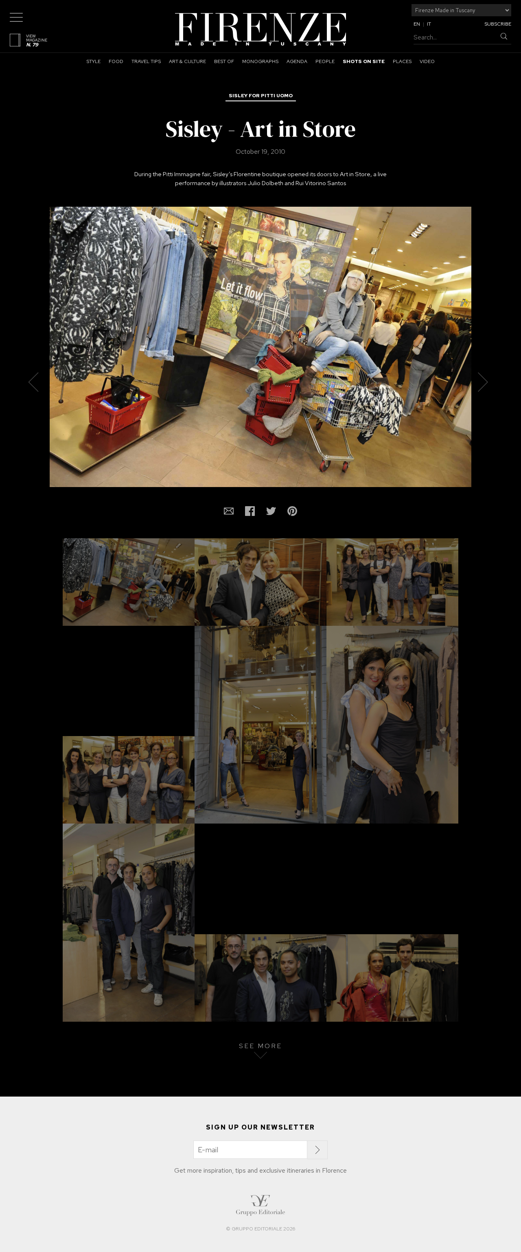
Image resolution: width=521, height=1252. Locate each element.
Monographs (260, 61)
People (325, 61)
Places (402, 61)
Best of (224, 61)
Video (427, 61)
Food (116, 61)
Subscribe (497, 24)
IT (429, 24)
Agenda (297, 61)
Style (93, 61)
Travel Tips (146, 61)
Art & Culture (187, 61)
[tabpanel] (260, 366)
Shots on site (364, 61)
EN (417, 24)
